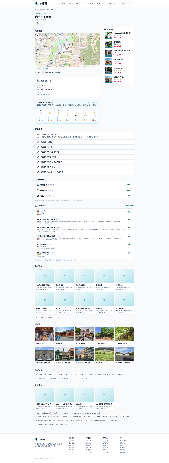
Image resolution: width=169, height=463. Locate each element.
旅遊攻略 (122, 443)
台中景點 (71, 452)
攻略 (110, 3)
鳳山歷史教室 (113, 420)
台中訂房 (105, 452)
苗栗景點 (71, 450)
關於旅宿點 (123, 441)
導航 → (129, 211)
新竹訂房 (105, 447)
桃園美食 (88, 445)
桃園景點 (71, 445)
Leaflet (82, 66)
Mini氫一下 (75, 378)
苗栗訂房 (105, 450)
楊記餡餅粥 (53, 378)
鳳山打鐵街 (40, 317)
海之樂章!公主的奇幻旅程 (44, 420)
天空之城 (84, 378)
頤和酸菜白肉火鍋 (79, 374)
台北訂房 (105, 443)
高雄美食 (42, 9)
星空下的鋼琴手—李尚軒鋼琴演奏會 (96, 420)
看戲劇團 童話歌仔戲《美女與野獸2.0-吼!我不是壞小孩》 (53, 417)
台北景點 (71, 443)
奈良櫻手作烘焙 (41, 378)
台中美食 (88, 452)
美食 (70, 3)
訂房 (103, 3)
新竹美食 (88, 447)
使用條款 (122, 450)
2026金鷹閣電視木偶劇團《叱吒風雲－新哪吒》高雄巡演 (53, 413)
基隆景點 (71, 441)
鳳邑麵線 (39, 374)
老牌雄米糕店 (50, 374)
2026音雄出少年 (59, 420)
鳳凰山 (58, 317)
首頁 (36, 9)
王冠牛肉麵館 (64, 378)
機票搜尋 (122, 445)
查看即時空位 (129, 206)
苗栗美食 (88, 450)
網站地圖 (122, 452)
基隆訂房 (105, 441)
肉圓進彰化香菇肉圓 (117, 374)
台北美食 (88, 443)
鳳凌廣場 (50, 317)
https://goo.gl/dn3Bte (43, 94)
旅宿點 (43, 3)
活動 (77, 3)
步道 (90, 3)
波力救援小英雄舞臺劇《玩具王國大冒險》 (107, 417)
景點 (63, 3)
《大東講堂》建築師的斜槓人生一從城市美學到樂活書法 (52, 424)
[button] (67, 48)
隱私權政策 (123, 447)
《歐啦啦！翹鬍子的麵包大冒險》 (82, 417)
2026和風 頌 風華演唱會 (75, 420)
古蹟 (83, 3)
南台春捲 (90, 374)
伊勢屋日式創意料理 (102, 374)
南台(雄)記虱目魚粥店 (64, 374)
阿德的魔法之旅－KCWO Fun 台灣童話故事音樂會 (86, 413)
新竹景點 (71, 447)
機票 (115, 3)
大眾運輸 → (128, 185)
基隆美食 (88, 441)
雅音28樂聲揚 (126, 417)
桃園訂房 (105, 445)
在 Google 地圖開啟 (42, 69)
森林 (97, 3)
